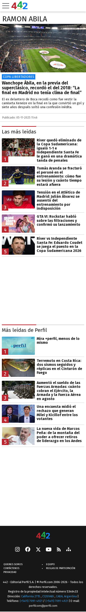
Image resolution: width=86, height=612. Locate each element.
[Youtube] (48, 549)
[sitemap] (68, 549)
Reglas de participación (60, 568)
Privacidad (10, 572)
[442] (43, 535)
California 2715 (31, 596)
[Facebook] (27, 550)
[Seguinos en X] (38, 550)
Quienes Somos (12, 564)
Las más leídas (19, 132)
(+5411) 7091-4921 (31, 601)
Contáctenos (11, 568)
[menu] (5, 5)
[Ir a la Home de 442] (19, 8)
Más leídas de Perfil (24, 330)
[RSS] (59, 549)
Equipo (50, 564)
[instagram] (17, 550)
